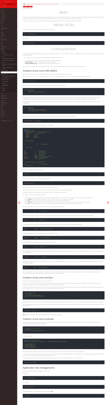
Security (3, 105)
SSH (2, 109)
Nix (1, 93)
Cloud (2, 26)
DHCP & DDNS (5, 70)
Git (1, 30)
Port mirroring (5, 81)
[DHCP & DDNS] (19, 202)
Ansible (2, 19)
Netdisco (4, 62)
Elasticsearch (4, 28)
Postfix (2, 100)
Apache (3, 21)
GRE (3, 56)
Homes (2, 12)
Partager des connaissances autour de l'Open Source (37, 4)
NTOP (3, 87)
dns (31, 6)
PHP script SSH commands (7, 55)
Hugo (12, 120)
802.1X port (4, 83)
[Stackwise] (108, 202)
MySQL (2, 48)
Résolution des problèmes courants (7, 68)
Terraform (3, 114)
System (3, 111)
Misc (2, 44)
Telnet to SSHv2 (5, 79)
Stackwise (4, 74)
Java (2, 37)
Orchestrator (4, 98)
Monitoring (3, 46)
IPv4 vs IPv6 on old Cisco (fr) (8, 60)
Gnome (2, 35)
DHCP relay (4, 53)
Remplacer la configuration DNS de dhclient (9, 65)
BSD (2, 23)
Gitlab (2, 32)
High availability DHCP (6, 77)
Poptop (3, 88)
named (28, 6)
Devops (2, 10)
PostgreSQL (3, 102)
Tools (2, 116)
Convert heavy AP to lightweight (8, 76)
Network (3, 51)
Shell (2, 107)
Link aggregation (5, 85)
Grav (8, 120)
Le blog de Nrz (9, 1)
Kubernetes (3, 39)
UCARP (3, 90)
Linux (2, 42)
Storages (3, 14)
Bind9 (3, 72)
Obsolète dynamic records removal (9, 58)
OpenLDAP (3, 95)
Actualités (3, 16)
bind (24, 6)
